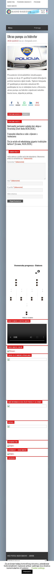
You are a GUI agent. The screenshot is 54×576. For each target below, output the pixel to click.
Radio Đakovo (12, 6)
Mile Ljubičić (13, 40)
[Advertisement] (27, 235)
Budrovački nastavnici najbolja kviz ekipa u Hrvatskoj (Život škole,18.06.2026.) (24, 127)
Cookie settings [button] (38, 568)
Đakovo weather (28, 317)
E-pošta (15, 187)
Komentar (15, 162)
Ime (13, 181)
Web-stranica (12, 194)
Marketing (11, 2)
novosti (26, 114)
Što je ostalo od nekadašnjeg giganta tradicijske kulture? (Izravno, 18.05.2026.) (26, 143)
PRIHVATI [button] (27, 572)
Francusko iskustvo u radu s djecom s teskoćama (22, 135)
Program (37, 2)
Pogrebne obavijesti (24, 2)
